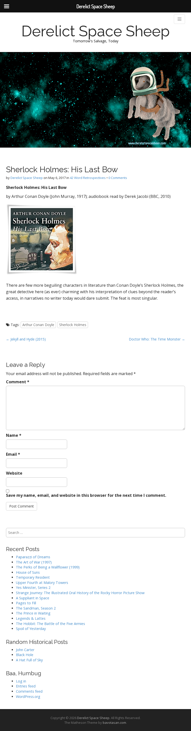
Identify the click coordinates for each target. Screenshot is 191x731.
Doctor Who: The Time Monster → (157, 339)
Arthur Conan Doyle (38, 324)
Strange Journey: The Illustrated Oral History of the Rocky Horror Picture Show (80, 592)
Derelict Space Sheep (95, 31)
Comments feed (29, 691)
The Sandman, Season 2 (36, 608)
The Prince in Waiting (33, 613)
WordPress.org (28, 696)
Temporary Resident (33, 577)
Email (13, 454)
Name (13, 435)
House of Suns (28, 572)
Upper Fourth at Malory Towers (42, 582)
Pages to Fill (26, 603)
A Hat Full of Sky (29, 660)
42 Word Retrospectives (88, 177)
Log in (21, 681)
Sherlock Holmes (72, 324)
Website (14, 473)
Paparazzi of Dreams (33, 557)
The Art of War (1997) (34, 562)
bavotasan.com (114, 722)
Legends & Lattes (31, 618)
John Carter (25, 649)
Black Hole (24, 654)
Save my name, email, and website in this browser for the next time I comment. (86, 495)
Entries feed (26, 686)
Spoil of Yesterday (31, 628)
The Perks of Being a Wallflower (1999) (48, 567)
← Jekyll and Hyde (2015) (26, 339)
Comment (17, 382)
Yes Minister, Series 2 (33, 587)
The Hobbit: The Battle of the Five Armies (50, 623)
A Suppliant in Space (32, 598)
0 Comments (117, 177)
